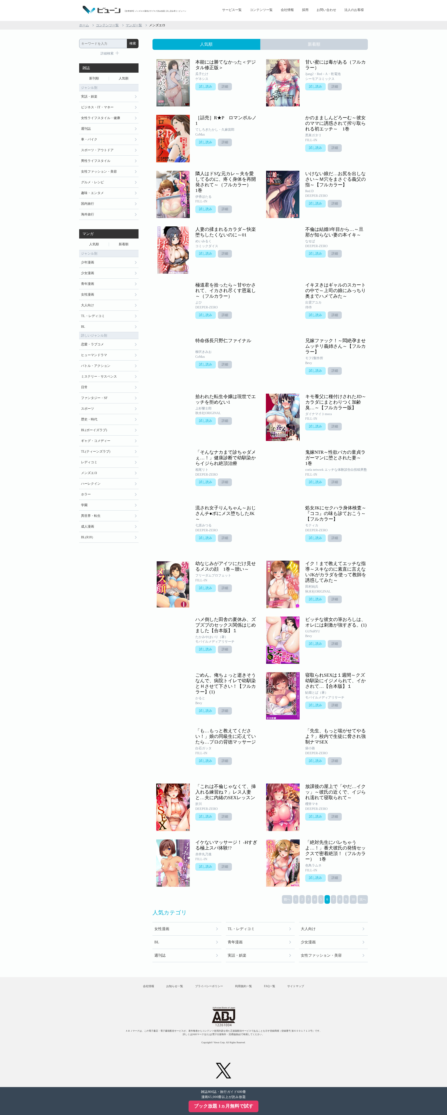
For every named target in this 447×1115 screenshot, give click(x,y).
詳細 (225, 86)
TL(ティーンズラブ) (95, 451)
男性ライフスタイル (95, 161)
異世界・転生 (91, 516)
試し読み (205, 86)
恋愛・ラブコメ (92, 344)
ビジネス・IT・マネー (97, 107)
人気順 (124, 78)
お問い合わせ (326, 10)
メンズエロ (89, 473)
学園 (84, 505)
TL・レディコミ (241, 929)
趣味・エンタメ (92, 193)
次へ (362, 899)
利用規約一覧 (243, 986)
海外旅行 (87, 214)
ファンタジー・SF (94, 398)
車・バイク (89, 139)
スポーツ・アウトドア (97, 150)
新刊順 (94, 78)
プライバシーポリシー (209, 986)
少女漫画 (308, 942)
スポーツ (87, 408)
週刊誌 (160, 955)
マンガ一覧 (134, 25)
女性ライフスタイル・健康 (100, 118)
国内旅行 (87, 203)
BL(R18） (88, 537)
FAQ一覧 (269, 986)
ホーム (84, 25)
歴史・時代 (89, 419)
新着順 (124, 244)
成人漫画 (87, 526)
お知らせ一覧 (174, 986)
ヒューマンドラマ (94, 355)
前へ (287, 899)
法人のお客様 (354, 10)
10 (353, 899)
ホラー (86, 494)
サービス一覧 (232, 10)
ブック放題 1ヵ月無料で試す (223, 1105)
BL (156, 942)
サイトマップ (295, 986)
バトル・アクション (95, 366)
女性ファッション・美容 (321, 955)
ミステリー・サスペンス (99, 376)
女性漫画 (161, 929)
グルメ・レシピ (92, 182)
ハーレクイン (91, 483)
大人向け (308, 929)
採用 (305, 10)
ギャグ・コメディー (95, 441)
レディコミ (89, 462)
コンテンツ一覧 (261, 10)
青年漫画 (235, 942)
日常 (84, 387)
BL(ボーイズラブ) (94, 430)
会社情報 (287, 10)
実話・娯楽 (237, 955)
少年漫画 (87, 262)
